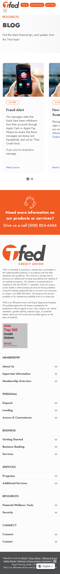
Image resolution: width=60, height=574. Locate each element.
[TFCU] (11, 5)
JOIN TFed (50, 5)
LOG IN (25, 5)
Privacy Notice (34, 558)
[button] (45, 566)
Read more (12, 167)
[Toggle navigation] (5, 10)
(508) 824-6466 (42, 225)
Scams (12, 102)
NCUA (24, 558)
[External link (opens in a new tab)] (15, 334)
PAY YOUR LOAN (37, 5)
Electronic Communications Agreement (34, 561)
